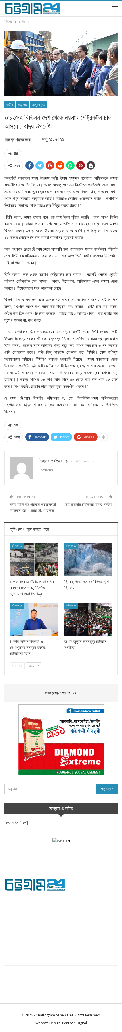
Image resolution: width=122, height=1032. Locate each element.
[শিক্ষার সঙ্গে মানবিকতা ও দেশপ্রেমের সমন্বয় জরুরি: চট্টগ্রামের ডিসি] (34, 619)
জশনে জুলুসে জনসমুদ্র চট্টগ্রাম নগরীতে (29, 971)
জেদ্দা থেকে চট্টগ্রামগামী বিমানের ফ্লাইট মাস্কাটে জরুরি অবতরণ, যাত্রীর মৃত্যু (54, 983)
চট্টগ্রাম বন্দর (38, 105)
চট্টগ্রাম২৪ (17, 545)
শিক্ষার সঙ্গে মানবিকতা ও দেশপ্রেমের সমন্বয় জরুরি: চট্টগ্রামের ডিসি (47, 959)
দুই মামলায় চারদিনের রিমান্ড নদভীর (88, 504)
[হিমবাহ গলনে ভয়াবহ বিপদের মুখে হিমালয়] (88, 559)
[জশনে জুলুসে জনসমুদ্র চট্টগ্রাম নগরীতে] (88, 619)
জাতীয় (9, 105)
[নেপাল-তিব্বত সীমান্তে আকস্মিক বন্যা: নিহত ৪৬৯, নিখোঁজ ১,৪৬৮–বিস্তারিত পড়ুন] (34, 559)
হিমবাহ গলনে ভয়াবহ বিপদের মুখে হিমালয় (30, 948)
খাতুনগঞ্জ (22, 105)
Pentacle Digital (74, 1023)
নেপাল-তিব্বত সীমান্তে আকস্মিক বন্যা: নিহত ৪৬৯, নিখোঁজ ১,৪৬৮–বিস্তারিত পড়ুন (58, 936)
